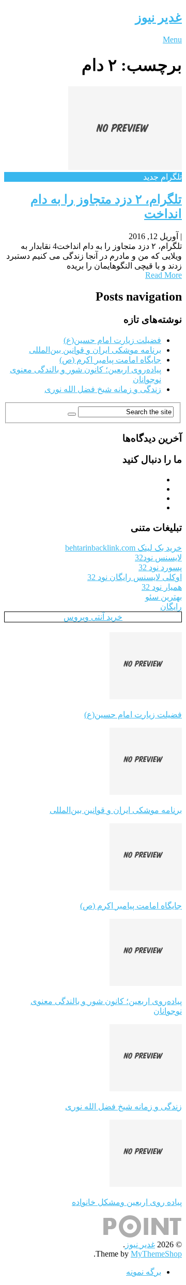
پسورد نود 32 (160, 567)
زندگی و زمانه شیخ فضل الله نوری (102, 389)
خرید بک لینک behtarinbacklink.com (123, 547)
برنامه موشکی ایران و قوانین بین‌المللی (95, 350)
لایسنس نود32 (158, 557)
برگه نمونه (143, 1271)
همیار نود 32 (162, 587)
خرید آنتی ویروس (93, 617)
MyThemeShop (156, 1253)
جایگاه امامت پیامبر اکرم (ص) (110, 359)
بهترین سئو (163, 596)
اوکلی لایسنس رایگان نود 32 (134, 577)
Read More (163, 275)
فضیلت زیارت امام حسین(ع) (112, 340)
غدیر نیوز (158, 17)
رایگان (171, 606)
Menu (172, 39)
